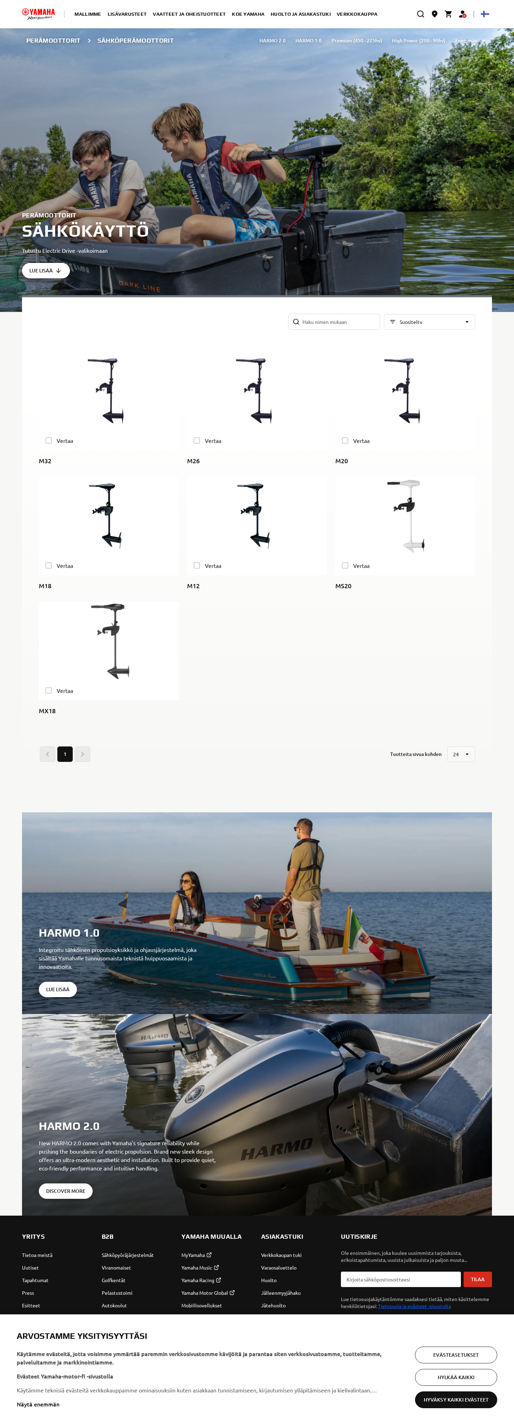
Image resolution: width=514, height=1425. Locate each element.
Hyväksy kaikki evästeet (456, 1399)
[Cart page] (448, 14)
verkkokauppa (357, 14)
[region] (257, 1369)
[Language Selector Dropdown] (485, 14)
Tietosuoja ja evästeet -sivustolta (414, 1306)
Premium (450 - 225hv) (356, 40)
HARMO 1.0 (308, 40)
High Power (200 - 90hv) (418, 40)
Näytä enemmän (38, 1404)
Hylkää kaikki (456, 1377)
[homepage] (38, 14)
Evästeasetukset (456, 1354)
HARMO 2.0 (272, 40)
